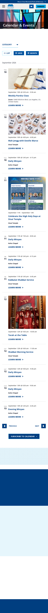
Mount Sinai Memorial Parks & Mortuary (30, 2)
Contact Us (26, 493)
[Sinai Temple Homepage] (10, 6)
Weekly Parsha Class (18, 95)
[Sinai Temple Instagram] (23, 550)
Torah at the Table (17, 335)
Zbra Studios (29, 610)
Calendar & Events (12, 589)
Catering (7, 571)
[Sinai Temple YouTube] (29, 550)
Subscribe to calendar (23, 436)
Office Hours (25, 501)
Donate (40, 6)
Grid (20, 53)
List (8, 53)
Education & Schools (13, 578)
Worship (6, 582)
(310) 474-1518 (25, 486)
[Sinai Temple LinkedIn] (11, 550)
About (5, 585)
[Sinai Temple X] (17, 550)
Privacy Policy (24, 605)
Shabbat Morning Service (20, 352)
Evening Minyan (16, 409)
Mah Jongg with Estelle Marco (23, 140)
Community (8, 575)
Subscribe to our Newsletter (24, 462)
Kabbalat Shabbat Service (21, 280)
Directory (25, 478)
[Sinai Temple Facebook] (5, 550)
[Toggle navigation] (3, 6)
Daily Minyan (15, 161)
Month (33, 53)
